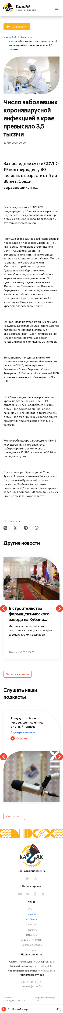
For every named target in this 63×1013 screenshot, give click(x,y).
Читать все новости (17, 674)
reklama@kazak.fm (32, 986)
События (31, 919)
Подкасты (31, 929)
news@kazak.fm (46, 970)
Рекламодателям (32, 944)
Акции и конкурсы (31, 939)
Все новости (20, 26)
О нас (31, 909)
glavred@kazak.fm (43, 965)
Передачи (31, 924)
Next (59, 608)
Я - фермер (18, 728)
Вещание (31, 934)
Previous (3, 608)
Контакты (31, 949)
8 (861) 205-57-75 (31, 981)
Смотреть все (14, 816)
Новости (32, 914)
